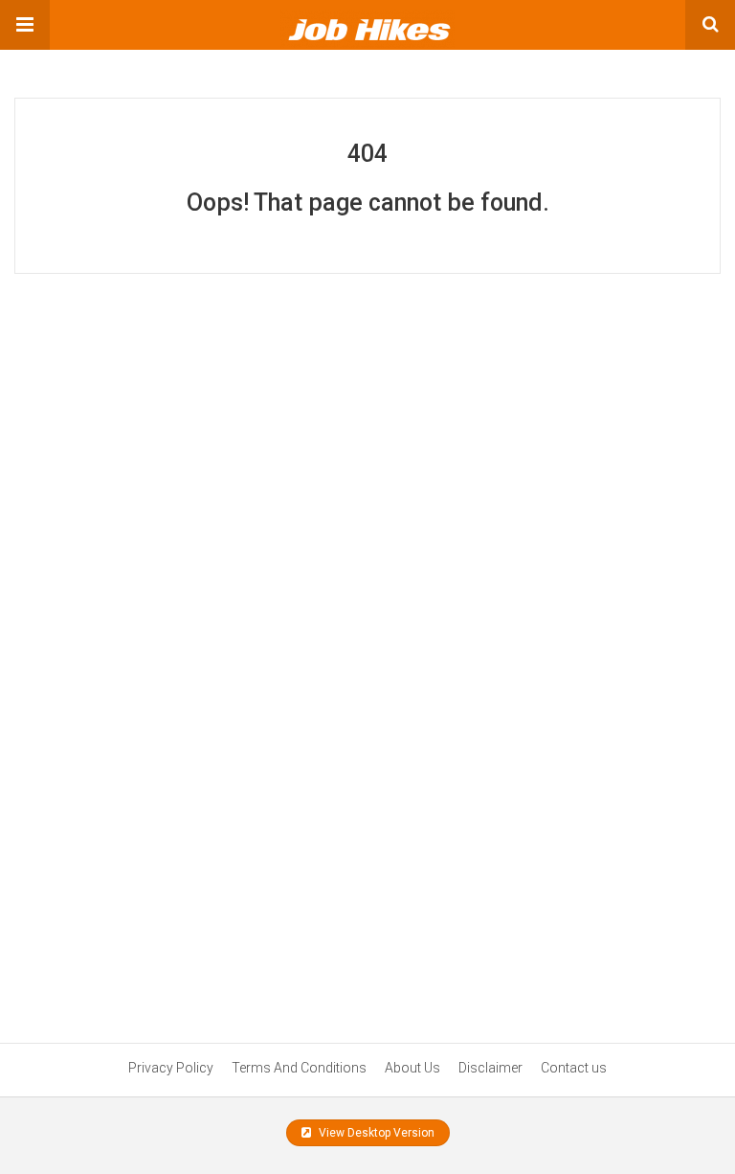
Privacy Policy (170, 1067)
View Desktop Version (375, 1133)
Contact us (574, 1067)
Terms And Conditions (299, 1067)
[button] (25, 25)
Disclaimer (490, 1067)
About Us (412, 1067)
